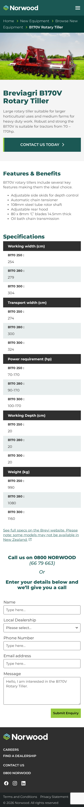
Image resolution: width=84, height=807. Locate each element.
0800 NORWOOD (17, 773)
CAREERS (11, 750)
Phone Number (19, 638)
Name (9, 602)
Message (12, 673)
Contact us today (42, 144)
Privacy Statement (54, 797)
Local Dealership (20, 620)
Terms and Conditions (20, 797)
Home (8, 21)
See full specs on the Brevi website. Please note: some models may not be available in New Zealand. (41, 535)
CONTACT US (13, 765)
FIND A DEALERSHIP (19, 756)
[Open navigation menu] (78, 8)
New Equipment (34, 21)
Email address (17, 655)
